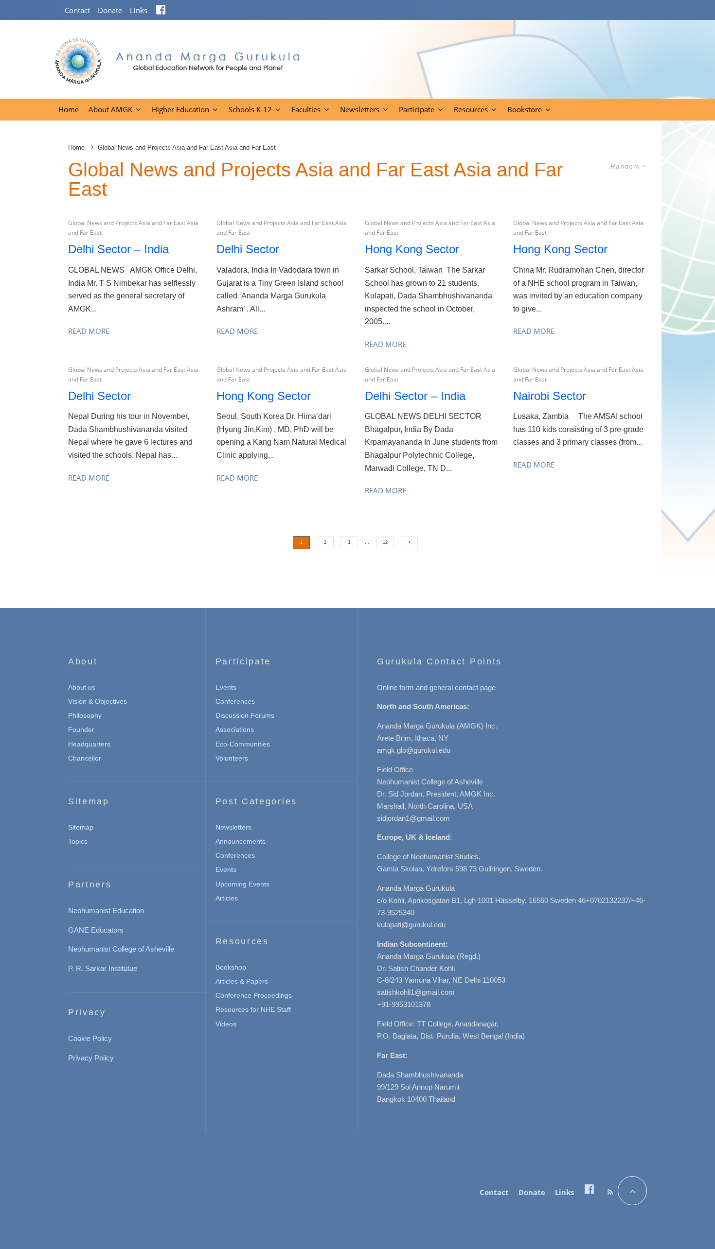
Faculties (306, 109)
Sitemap (80, 827)
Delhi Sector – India (118, 249)
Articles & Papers (241, 981)
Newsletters (359, 109)
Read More (88, 331)
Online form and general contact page (436, 687)
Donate (110, 10)
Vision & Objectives (97, 701)
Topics (78, 841)
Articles (226, 898)
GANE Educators (96, 930)
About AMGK (110, 109)
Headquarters (89, 744)
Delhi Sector (247, 249)
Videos (225, 1024)
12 (385, 542)
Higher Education (180, 109)
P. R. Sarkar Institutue (102, 968)
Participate (416, 109)
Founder (81, 729)
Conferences (235, 701)
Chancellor (84, 758)
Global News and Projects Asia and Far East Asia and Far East (133, 228)
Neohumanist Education (106, 910)
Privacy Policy (91, 1058)
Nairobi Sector (549, 395)
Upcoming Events (242, 884)
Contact (77, 10)
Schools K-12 (250, 109)
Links (138, 10)
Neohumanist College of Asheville (121, 949)
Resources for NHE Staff (253, 1009)
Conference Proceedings (253, 995)
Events (225, 687)
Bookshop (230, 967)
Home (68, 109)
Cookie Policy (90, 1038)
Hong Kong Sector (412, 249)
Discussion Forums (244, 715)
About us (81, 687)
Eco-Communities (242, 744)
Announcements (240, 841)
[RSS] (610, 1192)
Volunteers (231, 758)
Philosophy (85, 715)
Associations (234, 729)
